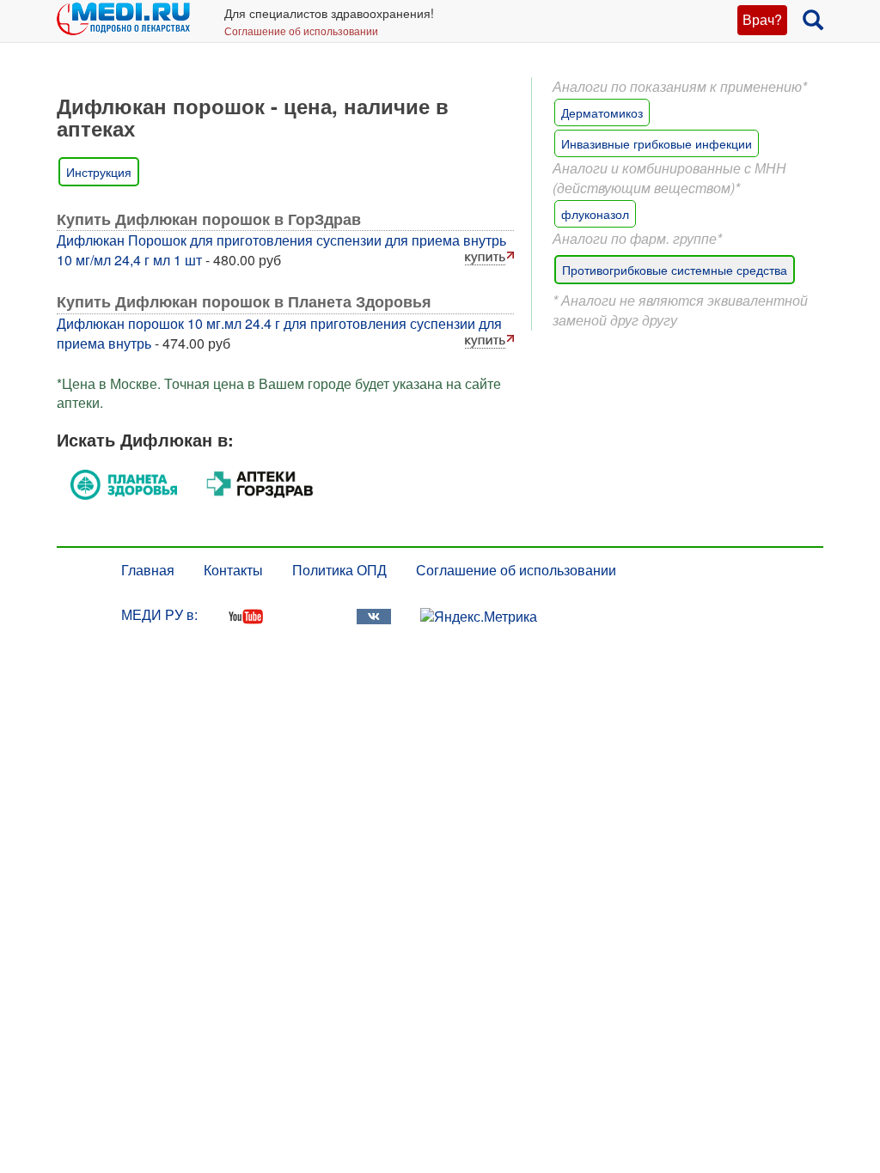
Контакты (233, 570)
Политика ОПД (339, 570)
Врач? (762, 19)
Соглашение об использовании (301, 30)
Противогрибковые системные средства (674, 269)
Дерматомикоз (602, 112)
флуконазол (595, 213)
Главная (147, 570)
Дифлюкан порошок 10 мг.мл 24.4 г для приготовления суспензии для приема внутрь (279, 333)
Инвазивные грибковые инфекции (656, 143)
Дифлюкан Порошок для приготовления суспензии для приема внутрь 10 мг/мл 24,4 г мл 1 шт (281, 250)
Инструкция (98, 171)
